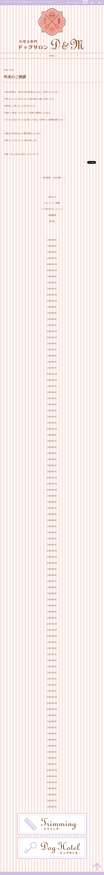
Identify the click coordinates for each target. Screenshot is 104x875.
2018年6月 (52, 587)
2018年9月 (52, 569)
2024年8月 (52, 276)
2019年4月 (52, 526)
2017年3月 (52, 679)
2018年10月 (52, 563)
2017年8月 (52, 648)
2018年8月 (52, 575)
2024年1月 (52, 289)
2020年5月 (52, 447)
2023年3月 (52, 319)
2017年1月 (52, 691)
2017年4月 (52, 673)
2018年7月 (52, 581)
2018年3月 (52, 606)
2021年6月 (52, 392)
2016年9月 (52, 715)
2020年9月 (52, 435)
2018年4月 (52, 599)
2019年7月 (52, 508)
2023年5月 (52, 313)
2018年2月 (52, 612)
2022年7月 (52, 350)
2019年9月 (52, 496)
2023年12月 (52, 295)
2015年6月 (52, 807)
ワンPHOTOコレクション (52, 209)
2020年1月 (52, 471)
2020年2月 (52, 465)
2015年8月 (52, 794)
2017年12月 (52, 624)
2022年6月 (52, 356)
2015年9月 (52, 788)
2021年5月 (52, 398)
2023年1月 (52, 325)
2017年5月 (52, 666)
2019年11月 (52, 484)
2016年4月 (52, 746)
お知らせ (52, 197)
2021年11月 (52, 380)
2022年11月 (52, 337)
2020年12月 (52, 429)
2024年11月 (52, 270)
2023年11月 (52, 301)
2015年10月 (52, 782)
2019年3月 (52, 532)
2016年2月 (52, 758)
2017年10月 (52, 636)
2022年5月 (52, 362)
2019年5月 (52, 520)
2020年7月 (52, 441)
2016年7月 (52, 727)
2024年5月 (52, 282)
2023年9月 (52, 307)
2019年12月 (52, 478)
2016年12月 (52, 697)
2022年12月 (52, 331)
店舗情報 (52, 215)
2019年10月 (52, 490)
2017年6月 (52, 660)
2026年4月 (52, 240)
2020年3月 (52, 459)
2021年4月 (52, 404)
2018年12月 (52, 551)
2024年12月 (52, 264)
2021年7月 (52, 386)
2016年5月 (52, 740)
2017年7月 (52, 654)
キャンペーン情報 (52, 203)
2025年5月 (52, 246)
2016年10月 (52, 709)
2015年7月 (52, 801)
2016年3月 (52, 752)
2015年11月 (52, 776)
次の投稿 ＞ (59, 177)
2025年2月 (52, 252)
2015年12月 (52, 770)
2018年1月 (52, 618)
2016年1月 (52, 764)
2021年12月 (52, 374)
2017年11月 (52, 630)
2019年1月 (52, 545)
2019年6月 (52, 514)
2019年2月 (52, 538)
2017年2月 (52, 685)
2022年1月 (52, 368)
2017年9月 (52, 642)
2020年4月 (52, 453)
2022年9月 (52, 343)
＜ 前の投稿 (45, 177)
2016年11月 (52, 703)
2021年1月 (52, 423)
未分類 (52, 221)
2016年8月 (52, 721)
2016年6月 (52, 734)
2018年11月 (52, 557)
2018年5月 (52, 593)
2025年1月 (52, 258)
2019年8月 (52, 502)
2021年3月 (52, 410)
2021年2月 (52, 417)
